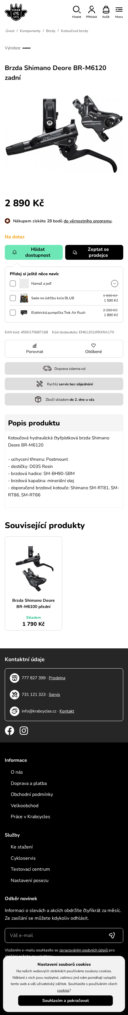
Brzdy (50, 30)
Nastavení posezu (30, 880)
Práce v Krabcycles (30, 816)
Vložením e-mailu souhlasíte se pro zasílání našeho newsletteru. (60, 953)
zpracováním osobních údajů (83, 950)
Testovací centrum (30, 869)
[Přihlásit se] (112, 935)
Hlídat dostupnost (37, 252)
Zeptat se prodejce (98, 252)
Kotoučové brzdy (74, 30)
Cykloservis (23, 858)
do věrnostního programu (88, 221)
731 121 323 (34, 694)
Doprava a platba (29, 783)
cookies (63, 990)
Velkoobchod (24, 805)
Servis (54, 694)
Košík (106, 17)
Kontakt (67, 711)
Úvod (10, 30)
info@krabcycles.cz (39, 711)
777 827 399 (34, 678)
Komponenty (30, 30)
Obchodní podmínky (32, 794)
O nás (17, 772)
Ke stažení (22, 847)
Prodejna (57, 678)
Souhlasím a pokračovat (65, 1000)
